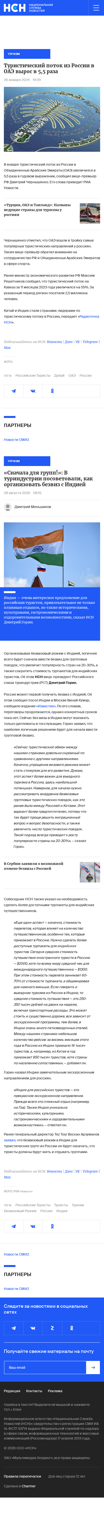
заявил (9, 1140)
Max (7, 347)
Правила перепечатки (22, 1476)
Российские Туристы (32, 375)
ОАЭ (72, 375)
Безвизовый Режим (20, 1211)
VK (77, 342)
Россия (86, 375)
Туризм (78, 1205)
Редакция (12, 1391)
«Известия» (46, 706)
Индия (61, 1211)
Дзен (69, 342)
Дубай (59, 375)
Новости (54, 342)
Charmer (29, 1486)
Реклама (55, 1391)
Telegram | (91, 342)
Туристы (61, 1205)
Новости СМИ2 (16, 439)
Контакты (34, 1391)
